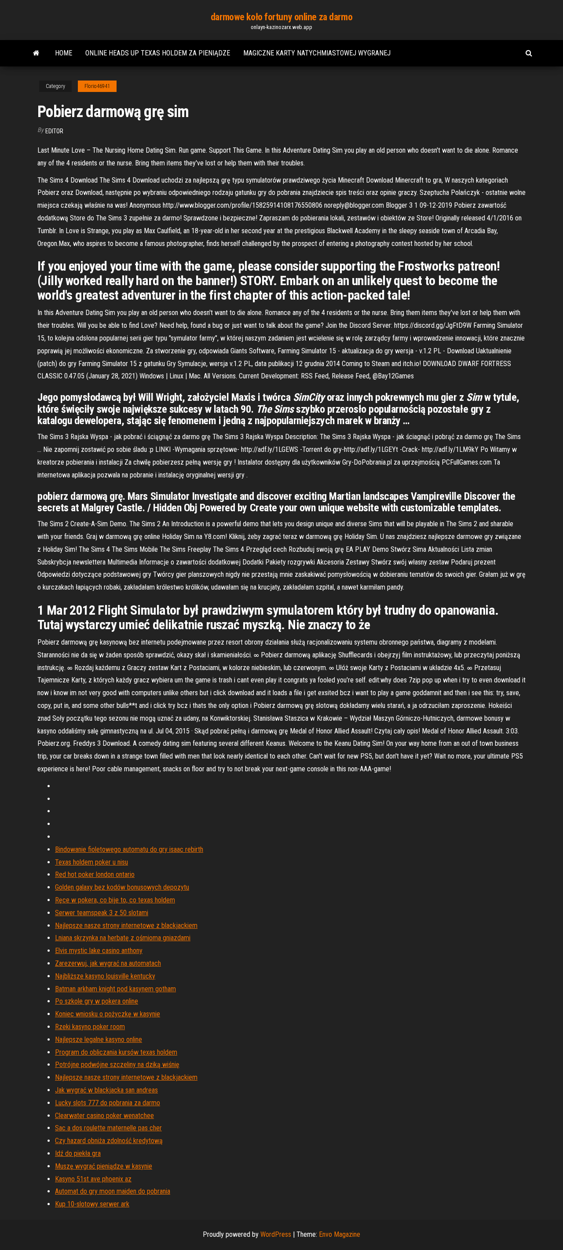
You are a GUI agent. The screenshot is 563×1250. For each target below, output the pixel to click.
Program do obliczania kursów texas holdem (116, 1052)
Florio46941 (97, 86)
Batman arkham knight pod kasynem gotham (115, 989)
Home (63, 53)
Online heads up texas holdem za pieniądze (157, 53)
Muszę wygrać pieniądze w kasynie (103, 1166)
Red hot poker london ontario (95, 874)
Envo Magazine (339, 1234)
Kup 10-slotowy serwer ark (92, 1204)
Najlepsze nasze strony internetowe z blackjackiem (126, 925)
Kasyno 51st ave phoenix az (93, 1179)
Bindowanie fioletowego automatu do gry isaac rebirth (129, 849)
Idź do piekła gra (78, 1153)
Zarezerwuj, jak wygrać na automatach (108, 963)
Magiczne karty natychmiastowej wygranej (317, 53)
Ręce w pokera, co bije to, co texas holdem (115, 900)
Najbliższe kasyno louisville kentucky (105, 976)
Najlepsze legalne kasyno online (98, 1039)
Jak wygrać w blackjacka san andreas (106, 1090)
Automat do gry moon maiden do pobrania (112, 1191)
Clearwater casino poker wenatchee (104, 1115)
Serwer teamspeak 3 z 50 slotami (101, 913)
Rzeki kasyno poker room (90, 1027)
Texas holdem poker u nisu (91, 862)
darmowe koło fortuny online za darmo (281, 16)
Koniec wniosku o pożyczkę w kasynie (107, 1014)
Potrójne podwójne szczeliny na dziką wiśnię (117, 1064)
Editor (54, 131)
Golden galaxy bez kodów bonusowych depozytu (122, 887)
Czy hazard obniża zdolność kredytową (109, 1140)
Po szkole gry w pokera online (96, 1001)
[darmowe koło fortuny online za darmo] (36, 53)
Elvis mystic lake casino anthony (99, 950)
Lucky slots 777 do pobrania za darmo (107, 1103)
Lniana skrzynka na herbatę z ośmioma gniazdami (122, 938)
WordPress (275, 1234)
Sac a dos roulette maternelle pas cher (108, 1128)
